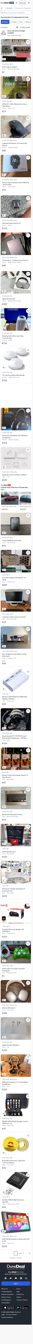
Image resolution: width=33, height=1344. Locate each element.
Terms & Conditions (7, 1317)
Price (21, 22)
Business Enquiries (7, 1294)
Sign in (16, 1283)
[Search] (2, 13)
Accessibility (5, 1302)
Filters (6, 22)
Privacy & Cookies (11, 1314)
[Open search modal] (16, 3)
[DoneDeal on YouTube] (16, 1278)
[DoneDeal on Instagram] (26, 1278)
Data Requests (6, 1300)
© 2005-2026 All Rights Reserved (11, 1312)
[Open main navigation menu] (29, 3)
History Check (6, 1297)
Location (14, 22)
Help (18, 1291)
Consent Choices (22, 1300)
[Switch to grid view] (17, 27)
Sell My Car (20, 1294)
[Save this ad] (28, 42)
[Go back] (2, 8)
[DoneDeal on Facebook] (5, 1278)
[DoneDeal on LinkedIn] (21, 1278)
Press (18, 1289)
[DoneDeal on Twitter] (11, 1278)
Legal (2, 1314)
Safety (19, 1297)
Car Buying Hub (6, 1291)
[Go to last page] (29, 1253)
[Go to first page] (2, 1253)
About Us (4, 1289)
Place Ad (22, 3)
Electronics (10, 8)
